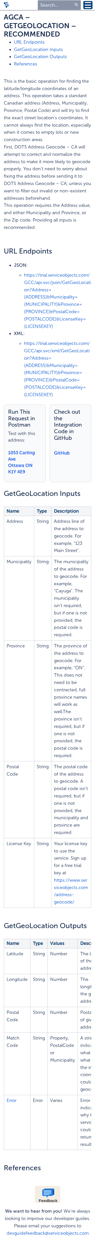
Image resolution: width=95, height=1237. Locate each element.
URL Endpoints (29, 42)
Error (11, 1100)
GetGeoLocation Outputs (40, 56)
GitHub (62, 453)
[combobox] (59, 5)
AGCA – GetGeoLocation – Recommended (40, 25)
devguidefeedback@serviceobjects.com (48, 1233)
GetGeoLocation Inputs (38, 49)
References (25, 64)
